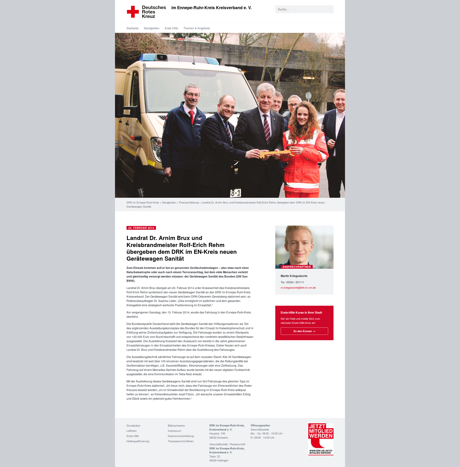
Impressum (174, 431)
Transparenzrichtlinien (181, 441)
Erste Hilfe (171, 28)
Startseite (132, 28)
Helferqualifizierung (137, 441)
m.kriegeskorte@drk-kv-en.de (298, 287)
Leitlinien (131, 431)
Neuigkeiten (151, 28)
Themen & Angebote (196, 28)
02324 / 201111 (295, 282)
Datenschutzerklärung (181, 436)
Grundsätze (133, 425)
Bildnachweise (176, 425)
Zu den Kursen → (304, 331)
